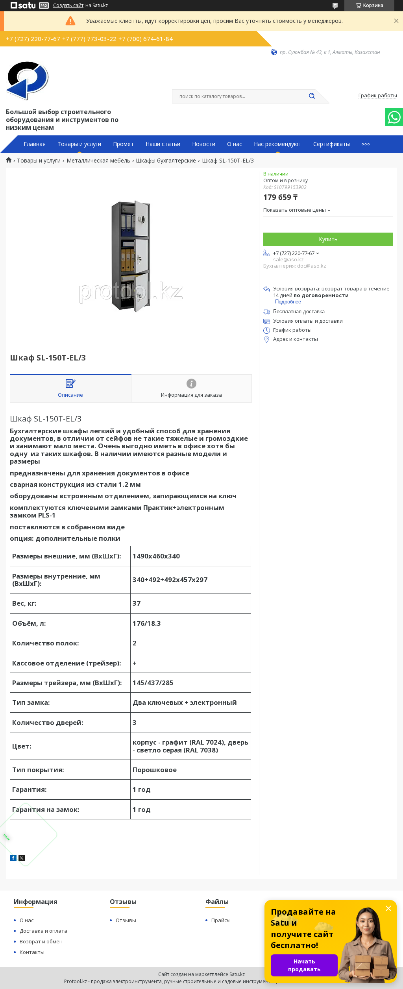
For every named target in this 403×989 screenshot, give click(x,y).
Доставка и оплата (43, 930)
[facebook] (13, 859)
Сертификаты (331, 144)
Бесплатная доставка (299, 311)
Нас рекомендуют (277, 144)
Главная (35, 144)
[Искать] (312, 96)
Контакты (32, 952)
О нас (234, 144)
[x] (21, 859)
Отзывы (126, 920)
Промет (123, 144)
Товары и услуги (79, 144)
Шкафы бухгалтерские (166, 160)
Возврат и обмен (41, 941)
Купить (328, 239)
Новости (203, 144)
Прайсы (221, 920)
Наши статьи (163, 144)
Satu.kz (237, 974)
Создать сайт (68, 5)
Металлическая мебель (98, 160)
